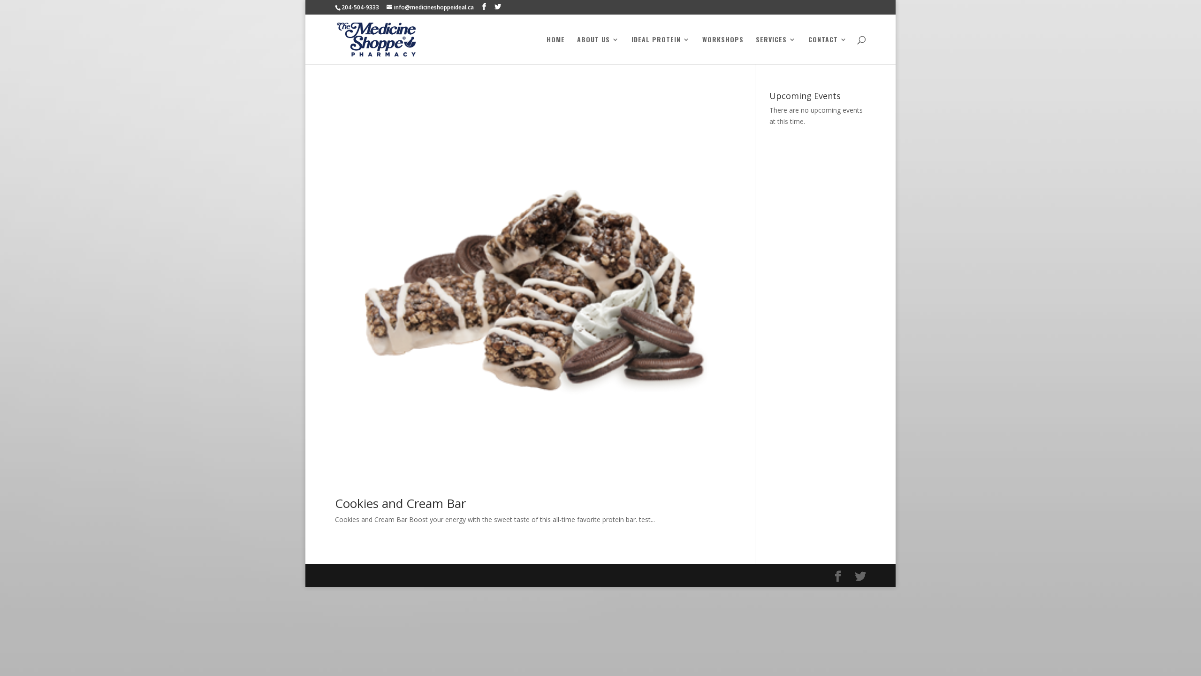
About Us (593, 40)
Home (556, 40)
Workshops (723, 40)
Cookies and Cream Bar (400, 503)
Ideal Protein (656, 40)
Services (771, 40)
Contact (823, 40)
